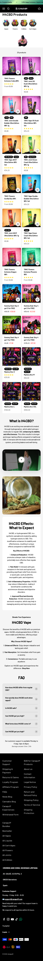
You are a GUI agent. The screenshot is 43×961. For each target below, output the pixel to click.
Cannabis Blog (9, 801)
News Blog (7, 796)
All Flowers (7, 850)
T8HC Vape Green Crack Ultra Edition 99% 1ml (31, 235)
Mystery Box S (9, 372)
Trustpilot (6, 926)
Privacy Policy (30, 787)
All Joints (6, 855)
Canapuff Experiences (8, 808)
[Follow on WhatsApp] (20, 919)
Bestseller (7, 831)
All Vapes (6, 835)
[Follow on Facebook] (4, 919)
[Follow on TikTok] (16, 919)
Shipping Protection (29, 811)
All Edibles (7, 860)
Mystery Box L (9, 407)
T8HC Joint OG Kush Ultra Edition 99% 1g (30, 83)
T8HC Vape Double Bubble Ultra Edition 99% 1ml (31, 198)
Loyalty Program (10, 782)
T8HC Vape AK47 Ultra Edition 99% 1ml (10, 162)
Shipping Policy (31, 800)
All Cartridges (8, 845)
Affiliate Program (10, 787)
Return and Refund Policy (30, 793)
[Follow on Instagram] (8, 919)
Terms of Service (32, 804)
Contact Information (29, 776)
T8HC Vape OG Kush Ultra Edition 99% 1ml (31, 123)
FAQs (4, 791)
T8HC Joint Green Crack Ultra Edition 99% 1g (31, 162)
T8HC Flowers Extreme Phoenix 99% (30, 271)
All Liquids (7, 840)
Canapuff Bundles (6, 824)
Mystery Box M (29, 375)
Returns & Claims (10, 777)
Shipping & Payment (7, 771)
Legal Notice (30, 782)
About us (28, 769)
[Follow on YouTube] (12, 919)
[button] (8, 84)
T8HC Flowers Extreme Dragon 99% (10, 271)
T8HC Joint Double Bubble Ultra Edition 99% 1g (11, 123)
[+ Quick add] (18, 72)
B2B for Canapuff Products (32, 762)
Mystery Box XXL (30, 407)
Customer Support (7, 762)
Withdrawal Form (10, 814)
